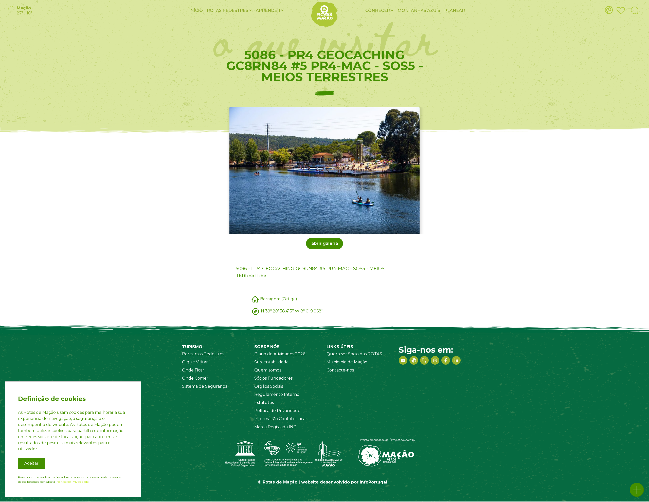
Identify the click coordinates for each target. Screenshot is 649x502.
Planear (454, 10)
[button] (637, 490)
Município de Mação (347, 362)
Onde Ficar (193, 370)
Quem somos (267, 370)
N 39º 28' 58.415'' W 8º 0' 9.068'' (292, 310)
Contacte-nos (340, 370)
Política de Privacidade (277, 410)
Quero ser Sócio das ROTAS (354, 353)
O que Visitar (195, 362)
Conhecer (378, 10)
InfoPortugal (373, 482)
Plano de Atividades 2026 (279, 353)
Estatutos (264, 402)
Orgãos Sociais (268, 386)
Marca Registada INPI (276, 426)
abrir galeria (324, 243)
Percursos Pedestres (203, 353)
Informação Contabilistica (279, 418)
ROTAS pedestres (228, 10)
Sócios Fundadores (273, 378)
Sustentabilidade (271, 362)
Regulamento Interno (276, 394)
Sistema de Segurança (204, 386)
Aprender (268, 10)
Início (196, 10)
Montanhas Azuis (419, 10)
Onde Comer (195, 378)
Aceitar (31, 463)
